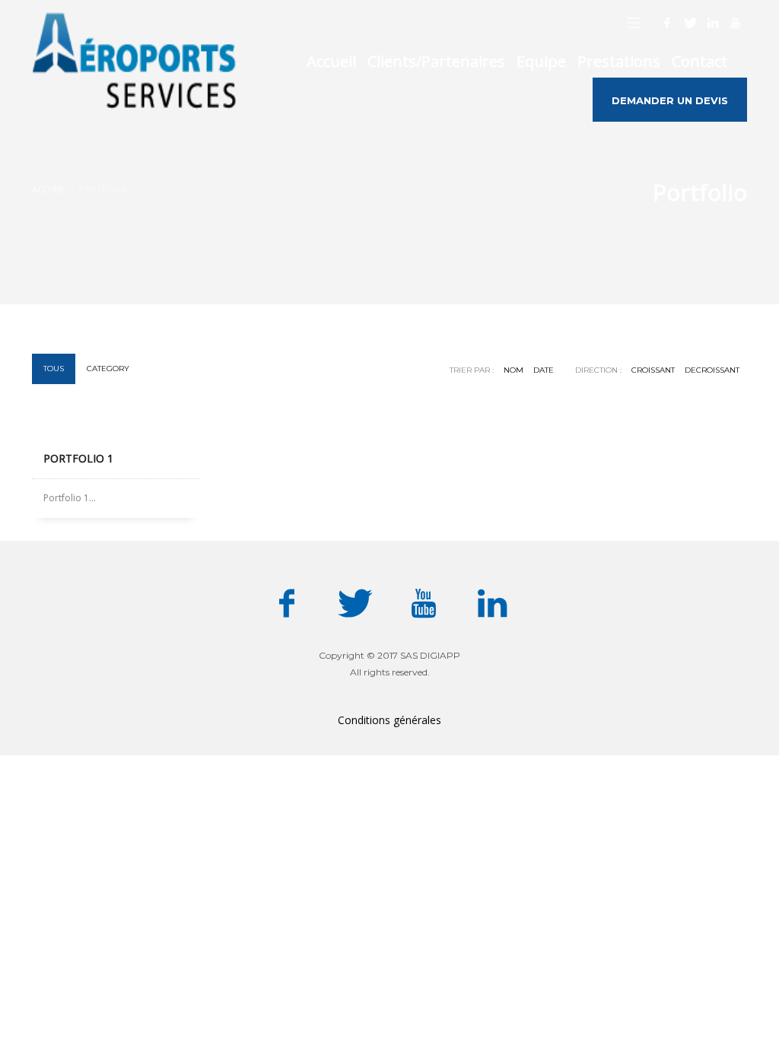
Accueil (48, 189)
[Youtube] (735, 22)
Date (543, 370)
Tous (53, 368)
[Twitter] (690, 22)
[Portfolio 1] (115, 430)
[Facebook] (667, 22)
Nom (513, 370)
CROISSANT (653, 370)
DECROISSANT (712, 370)
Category (108, 368)
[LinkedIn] (712, 22)
